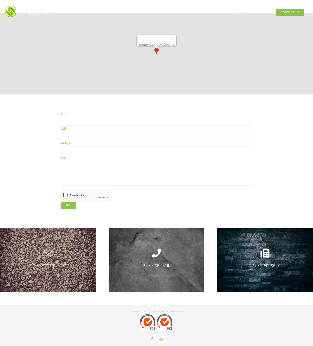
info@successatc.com (48, 265)
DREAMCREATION (174, 311)
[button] (156, 51)
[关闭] (172, 39)
